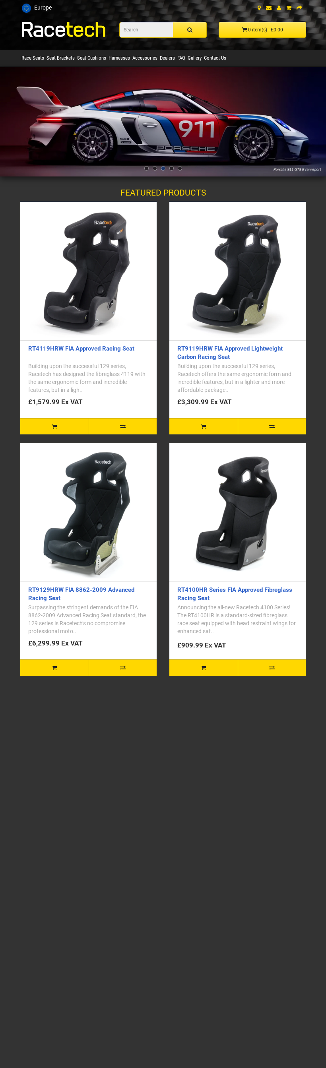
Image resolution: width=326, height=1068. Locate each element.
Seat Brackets (61, 58)
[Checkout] (299, 8)
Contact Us (215, 58)
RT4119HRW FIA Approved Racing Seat (81, 348)
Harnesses (119, 58)
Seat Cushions (91, 58)
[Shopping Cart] (288, 8)
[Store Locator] (259, 8)
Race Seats (32, 58)
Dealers (167, 58)
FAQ (181, 58)
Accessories (144, 58)
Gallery (195, 58)
